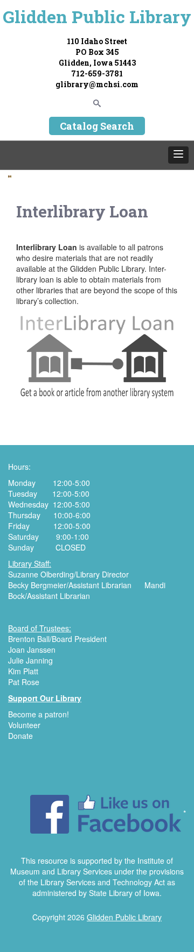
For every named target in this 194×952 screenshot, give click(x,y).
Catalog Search (97, 125)
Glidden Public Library (97, 16)
